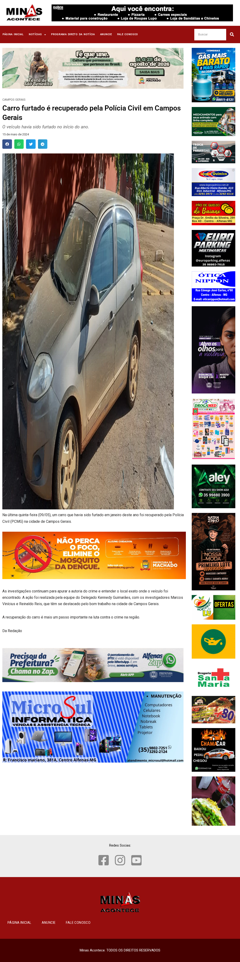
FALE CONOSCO (127, 34)
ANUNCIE (106, 34)
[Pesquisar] (232, 34)
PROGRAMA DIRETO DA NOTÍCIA (73, 34)
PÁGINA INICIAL (13, 34)
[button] (7, 144)
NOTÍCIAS (35, 34)
